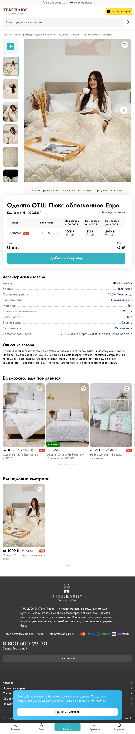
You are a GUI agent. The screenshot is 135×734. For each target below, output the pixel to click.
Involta (128, 718)
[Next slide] (123, 110)
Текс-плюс (125, 288)
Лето (129, 317)
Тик (129, 305)
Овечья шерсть (121, 300)
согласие (66, 701)
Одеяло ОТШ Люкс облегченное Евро (24, 557)
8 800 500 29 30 (55, 2)
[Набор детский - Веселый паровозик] (111, 415)
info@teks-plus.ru (82, 2)
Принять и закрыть (67, 712)
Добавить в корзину (66, 258)
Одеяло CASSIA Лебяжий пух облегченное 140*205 (65, 456)
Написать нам (67, 658)
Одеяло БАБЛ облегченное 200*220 (20, 456)
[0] (42, 233)
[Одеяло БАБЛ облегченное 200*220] (24, 415)
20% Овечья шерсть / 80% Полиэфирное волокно (96, 334)
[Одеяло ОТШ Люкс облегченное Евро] (24, 515)
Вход (41, 729)
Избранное (93, 729)
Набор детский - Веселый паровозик (106, 456)
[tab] (59, 464)
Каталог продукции (23, 34)
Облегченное (123, 328)
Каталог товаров (121, 11)
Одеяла (63, 34)
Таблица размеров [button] (113, 212)
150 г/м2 (126, 311)
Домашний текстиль (46, 34)
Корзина (119, 729)
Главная (15, 729)
